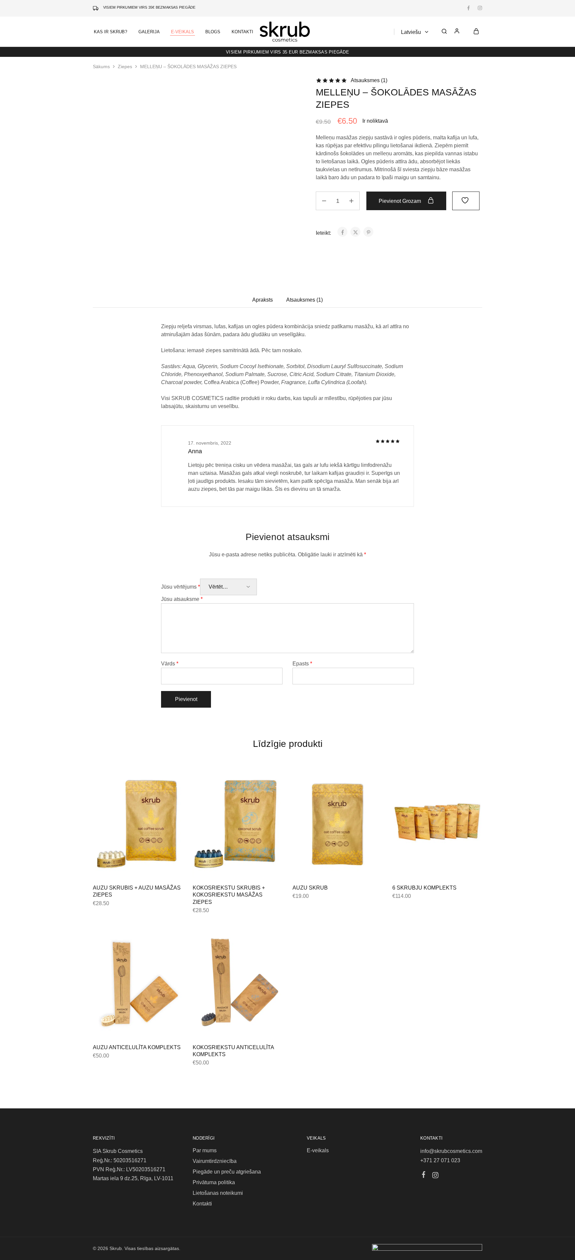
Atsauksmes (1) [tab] (304, 300)
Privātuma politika (214, 1182)
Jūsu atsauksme (182, 599)
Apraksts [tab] (262, 300)
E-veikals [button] (182, 31)
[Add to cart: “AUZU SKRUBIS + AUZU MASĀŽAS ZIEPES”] (121, 867)
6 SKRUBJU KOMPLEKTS (424, 888)
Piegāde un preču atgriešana (227, 1172)
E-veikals (318, 1150)
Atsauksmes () (369, 80)
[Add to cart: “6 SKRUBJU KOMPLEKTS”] (420, 867)
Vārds (169, 663)
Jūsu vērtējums (180, 587)
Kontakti (242, 31)
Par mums (205, 1150)
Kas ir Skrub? (110, 31)
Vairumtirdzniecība (215, 1161)
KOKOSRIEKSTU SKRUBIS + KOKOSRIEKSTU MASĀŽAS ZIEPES (229, 895)
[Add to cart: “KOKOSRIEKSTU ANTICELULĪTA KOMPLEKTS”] (221, 1027)
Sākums (101, 66)
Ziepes (125, 66)
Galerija (149, 31)
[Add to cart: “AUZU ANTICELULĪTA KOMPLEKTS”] (121, 1027)
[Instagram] (435, 1176)
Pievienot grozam (400, 201)
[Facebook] (424, 1176)
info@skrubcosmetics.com (451, 1151)
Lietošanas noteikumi (218, 1193)
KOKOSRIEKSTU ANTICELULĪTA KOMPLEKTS (233, 1051)
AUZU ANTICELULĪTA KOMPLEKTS (137, 1047)
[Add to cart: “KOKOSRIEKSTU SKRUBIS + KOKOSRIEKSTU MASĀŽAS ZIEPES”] (221, 867)
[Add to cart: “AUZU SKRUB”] (320, 867)
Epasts (302, 663)
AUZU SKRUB (310, 888)
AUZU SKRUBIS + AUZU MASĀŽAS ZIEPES (137, 891)
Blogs (212, 31)
